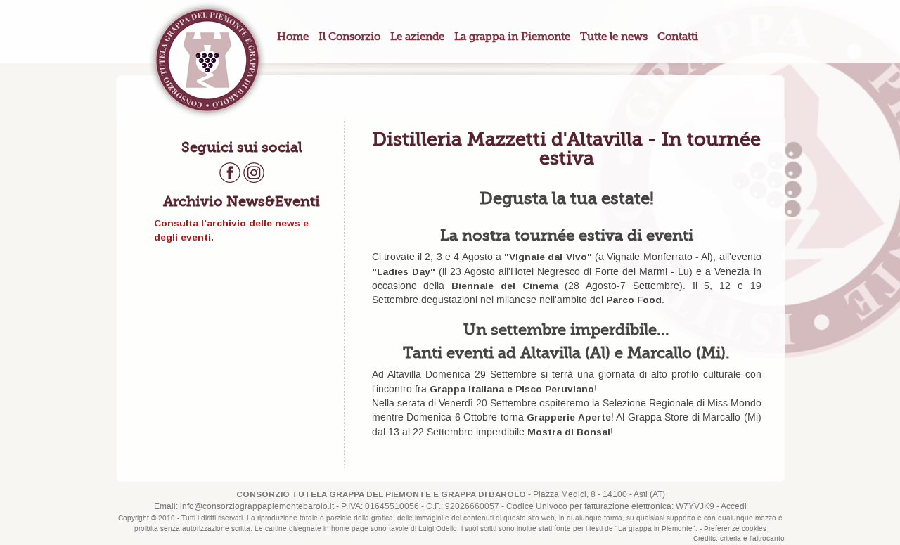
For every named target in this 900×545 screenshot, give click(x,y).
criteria (730, 538)
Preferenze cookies (735, 529)
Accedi (734, 506)
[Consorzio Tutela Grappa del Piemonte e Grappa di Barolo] (207, 60)
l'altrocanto (767, 538)
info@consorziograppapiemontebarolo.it (257, 506)
